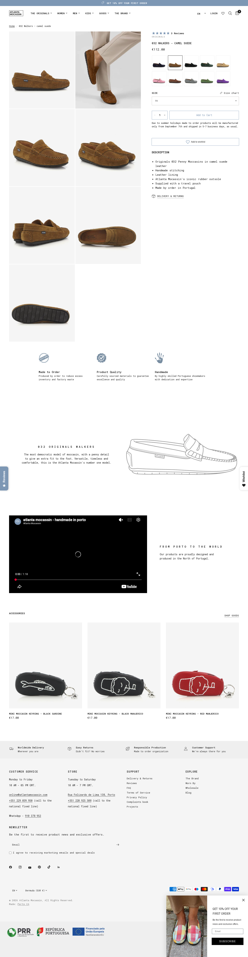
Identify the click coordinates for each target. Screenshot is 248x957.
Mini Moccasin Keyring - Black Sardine (35, 713)
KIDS (88, 13)
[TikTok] (52, 867)
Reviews (132, 783)
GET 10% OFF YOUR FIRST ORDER (127, 3)
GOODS (102, 13)
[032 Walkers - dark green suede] (207, 63)
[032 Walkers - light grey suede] (191, 79)
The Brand (192, 778)
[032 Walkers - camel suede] (175, 63)
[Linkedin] (61, 867)
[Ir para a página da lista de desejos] (223, 13)
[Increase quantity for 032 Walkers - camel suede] (164, 115)
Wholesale (192, 787)
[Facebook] (13, 867)
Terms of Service (138, 792)
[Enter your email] (117, 844)
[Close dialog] (243, 900)
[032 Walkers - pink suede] (159, 79)
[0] (236, 13)
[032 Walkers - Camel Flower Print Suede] (175, 79)
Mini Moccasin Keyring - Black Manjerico (115, 713)
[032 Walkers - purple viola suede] (223, 79)
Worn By (191, 783)
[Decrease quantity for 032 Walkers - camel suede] (154, 115)
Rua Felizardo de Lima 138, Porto (91, 794)
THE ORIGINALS (40, 13)
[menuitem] (41, 13)
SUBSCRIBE (227, 941)
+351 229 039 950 (20, 800)
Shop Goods (231, 615)
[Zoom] (67, 39)
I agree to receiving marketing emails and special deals (54, 852)
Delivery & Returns (139, 778)
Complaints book (137, 802)
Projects (132, 806)
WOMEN (61, 13)
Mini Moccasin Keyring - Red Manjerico (192, 713)
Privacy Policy (137, 797)
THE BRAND (121, 13)
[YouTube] (32, 868)
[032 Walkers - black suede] (191, 63)
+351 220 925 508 (79, 800)
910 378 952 (33, 816)
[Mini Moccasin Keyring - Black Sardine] (45, 665)
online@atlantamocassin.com (28, 794)
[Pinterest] (42, 867)
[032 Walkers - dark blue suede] (159, 63)
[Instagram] (23, 867)
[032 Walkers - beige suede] (223, 63)
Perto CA (23, 904)
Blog (188, 792)
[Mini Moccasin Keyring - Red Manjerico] (202, 665)
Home (12, 26)
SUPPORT (133, 771)
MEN (75, 13)
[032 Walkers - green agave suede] (207, 79)
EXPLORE (192, 771)
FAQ (129, 787)
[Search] (230, 13)
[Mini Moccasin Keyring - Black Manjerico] (124, 665)
